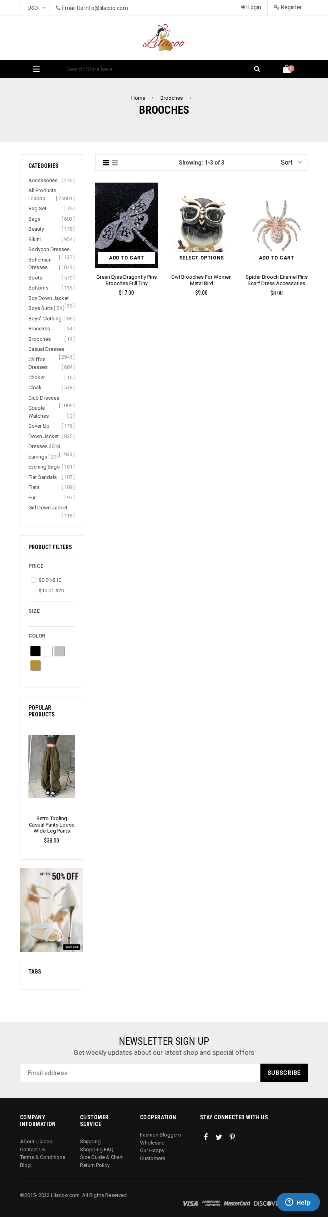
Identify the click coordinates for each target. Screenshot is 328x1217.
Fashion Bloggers (160, 1135)
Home (138, 98)
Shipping (90, 1142)
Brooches (171, 98)
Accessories (43, 180)
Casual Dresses (46, 349)
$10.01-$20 (51, 590)
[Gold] (35, 665)
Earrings (37, 457)
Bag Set (37, 208)
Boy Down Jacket (48, 298)
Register (291, 7)
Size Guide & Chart (101, 1157)
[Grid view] (106, 162)
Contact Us (33, 1150)
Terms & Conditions (42, 1157)
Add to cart (126, 258)
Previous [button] (25, 775)
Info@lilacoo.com (106, 8)
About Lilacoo (36, 1142)
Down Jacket (43, 436)
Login (253, 7)
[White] (47, 651)
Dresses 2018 (44, 446)
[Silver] (59, 651)
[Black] (35, 651)
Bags (34, 219)
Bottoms (38, 288)
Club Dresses (43, 398)
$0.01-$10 (50, 580)
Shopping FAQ (97, 1150)
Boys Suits (40, 308)
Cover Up (39, 426)
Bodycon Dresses (49, 249)
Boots (35, 278)
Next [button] (78, 775)
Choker (36, 377)
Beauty (36, 229)
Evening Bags (44, 467)
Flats (34, 487)
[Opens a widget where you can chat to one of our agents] (298, 1203)
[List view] (114, 162)
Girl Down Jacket (48, 508)
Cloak (35, 387)
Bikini (34, 239)
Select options (201, 258)
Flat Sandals (42, 477)
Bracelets (39, 329)
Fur (32, 498)
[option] (51, 784)
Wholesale (152, 1143)
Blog (25, 1165)
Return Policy (95, 1165)
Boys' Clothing (45, 319)
